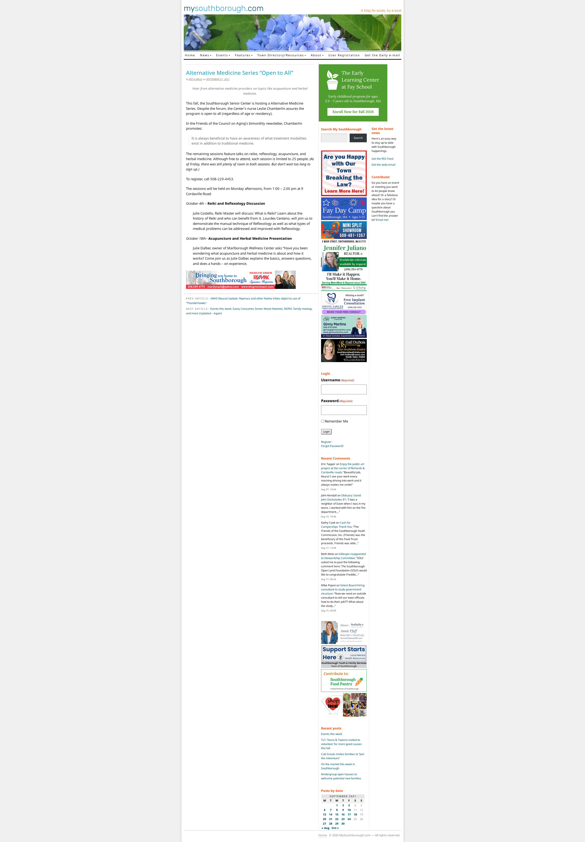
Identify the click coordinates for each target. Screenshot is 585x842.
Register (326, 442)
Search (358, 138)
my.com (224, 8)
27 (324, 824)
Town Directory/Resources (280, 55)
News (204, 55)
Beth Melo (195, 79)
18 (355, 814)
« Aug (326, 828)
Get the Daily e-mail (382, 55)
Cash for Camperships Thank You (336, 525)
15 (336, 814)
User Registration (344, 55)
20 (324, 819)
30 (343, 824)
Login (326, 431)
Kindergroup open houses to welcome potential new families (341, 776)
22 (336, 819)
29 (336, 824)
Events (222, 55)
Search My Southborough (341, 129)
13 (324, 814)
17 (349, 814)
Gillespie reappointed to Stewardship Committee (343, 556)
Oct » (335, 828)
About (316, 55)
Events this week (331, 734)
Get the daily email (383, 165)
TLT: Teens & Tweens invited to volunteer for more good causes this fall (341, 744)
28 (330, 824)
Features (242, 55)
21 (330, 819)
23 (343, 819)
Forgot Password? (332, 446)
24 (349, 819)
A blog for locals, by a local (381, 10)
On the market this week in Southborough (338, 766)
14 (330, 814)
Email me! (382, 220)
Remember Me (336, 421)
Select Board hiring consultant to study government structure (342, 589)
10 (349, 810)
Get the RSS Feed (382, 159)
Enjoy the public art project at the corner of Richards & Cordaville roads (343, 468)
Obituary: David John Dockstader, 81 (341, 497)
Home (190, 55)
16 (343, 814)
